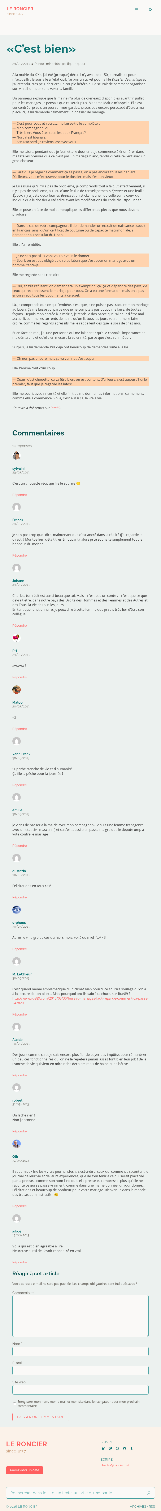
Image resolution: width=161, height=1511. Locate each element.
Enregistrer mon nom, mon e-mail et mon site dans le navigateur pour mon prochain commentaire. (78, 1403)
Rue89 (55, 407)
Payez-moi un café (24, 1470)
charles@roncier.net (115, 1465)
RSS (152, 1506)
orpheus (19, 923)
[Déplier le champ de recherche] (150, 9)
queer (81, 64)
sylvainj (18, 469)
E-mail (18, 1363)
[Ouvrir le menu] (136, 9)
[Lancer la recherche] (149, 1492)
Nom (17, 1344)
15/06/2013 (20, 1235)
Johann (18, 581)
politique (68, 64)
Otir (15, 1157)
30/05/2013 (21, 706)
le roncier (20, 8)
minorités (53, 64)
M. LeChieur (22, 974)
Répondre (19, 495)
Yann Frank (21, 754)
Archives (138, 1506)
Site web (19, 1382)
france (39, 64)
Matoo (17, 703)
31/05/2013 (20, 1104)
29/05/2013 (21, 472)
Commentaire (23, 1293)
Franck (17, 520)
